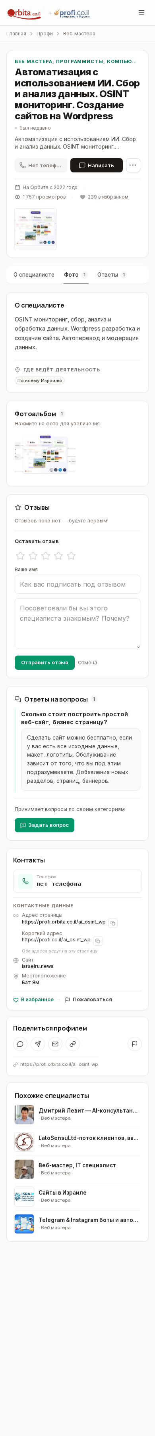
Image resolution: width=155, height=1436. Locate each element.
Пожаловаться (92, 999)
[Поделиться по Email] (55, 1044)
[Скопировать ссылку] (73, 1044)
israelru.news (38, 966)
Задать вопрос (48, 825)
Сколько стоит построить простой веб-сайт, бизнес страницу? (74, 718)
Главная (16, 33)
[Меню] (141, 13)
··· (133, 165)
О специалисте (34, 275)
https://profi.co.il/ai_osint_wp (56, 940)
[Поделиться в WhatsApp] (20, 1044)
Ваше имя (26, 569)
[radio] (20, 555)
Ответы (111, 275)
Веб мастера (79, 33)
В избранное (37, 999)
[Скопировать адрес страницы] (113, 923)
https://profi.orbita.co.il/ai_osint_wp (64, 922)
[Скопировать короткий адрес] (98, 941)
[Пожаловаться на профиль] (135, 1044)
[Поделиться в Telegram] (38, 1044)
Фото (74, 275)
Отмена (87, 662)
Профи (45, 33)
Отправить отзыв (44, 662)
